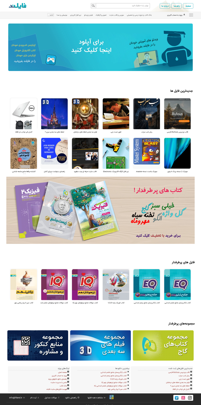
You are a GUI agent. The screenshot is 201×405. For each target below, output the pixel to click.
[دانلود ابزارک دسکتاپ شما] (111, 399)
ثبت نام (33, 398)
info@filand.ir (15, 398)
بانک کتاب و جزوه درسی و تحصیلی (139, 15)
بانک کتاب (63, 385)
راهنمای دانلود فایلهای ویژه (57, 379)
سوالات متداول (51, 398)
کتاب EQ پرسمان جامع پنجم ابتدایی (114, 375)
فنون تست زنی (184, 379)
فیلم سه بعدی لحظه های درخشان (178, 382)
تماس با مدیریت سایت (59, 382)
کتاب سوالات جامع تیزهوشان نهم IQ (114, 382)
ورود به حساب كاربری (174, 15)
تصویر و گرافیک (101, 15)
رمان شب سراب (184, 375)
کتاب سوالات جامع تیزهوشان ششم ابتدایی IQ (110, 385)
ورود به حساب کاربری (59, 375)
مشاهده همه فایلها (95, 398)
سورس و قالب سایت (116, 15)
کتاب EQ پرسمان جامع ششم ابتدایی (113, 372)
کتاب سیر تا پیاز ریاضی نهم (117, 389)
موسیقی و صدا (62, 15)
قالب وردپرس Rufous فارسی (179, 372)
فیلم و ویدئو (88, 15)
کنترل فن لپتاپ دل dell (181, 389)
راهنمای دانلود (71, 398)
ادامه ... (50, 15)
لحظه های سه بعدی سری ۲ (180, 385)
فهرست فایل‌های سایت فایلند (56, 389)
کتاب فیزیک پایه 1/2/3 (118, 379)
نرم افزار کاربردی (75, 15)
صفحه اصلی (62, 372)
